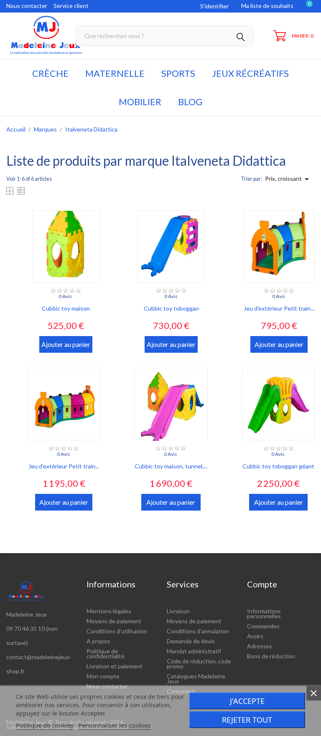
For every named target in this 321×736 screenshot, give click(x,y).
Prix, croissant (288, 179)
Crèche (50, 73)
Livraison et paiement (115, 666)
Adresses (259, 646)
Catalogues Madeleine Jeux (196, 679)
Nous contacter (26, 5)
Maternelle (115, 73)
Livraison (178, 611)
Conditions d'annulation (198, 631)
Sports (178, 73)
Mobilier (140, 101)
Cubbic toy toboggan (171, 308)
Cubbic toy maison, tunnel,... (171, 466)
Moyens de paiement (114, 621)
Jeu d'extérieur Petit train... (279, 308)
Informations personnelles (264, 613)
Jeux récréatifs (250, 73)
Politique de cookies (45, 725)
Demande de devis (191, 641)
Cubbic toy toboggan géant (278, 466)
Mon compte (103, 676)
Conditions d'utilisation (117, 631)
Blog (190, 101)
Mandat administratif (194, 651)
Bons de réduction (271, 656)
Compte (262, 584)
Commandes (263, 626)
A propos (98, 641)
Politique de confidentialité (106, 653)
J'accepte (247, 701)
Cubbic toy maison (66, 308)
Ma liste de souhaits (267, 5)
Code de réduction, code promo (199, 664)
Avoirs (255, 636)
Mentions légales (109, 611)
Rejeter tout (247, 720)
